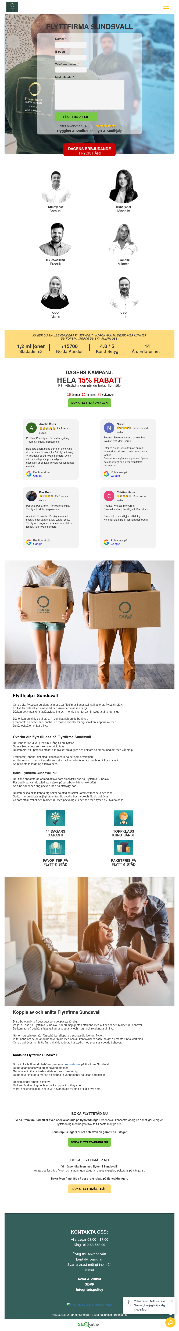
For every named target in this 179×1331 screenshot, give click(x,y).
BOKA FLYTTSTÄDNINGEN (89, 403)
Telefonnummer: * (67, 64)
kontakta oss (72, 1064)
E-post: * (61, 52)
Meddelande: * (64, 77)
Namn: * (60, 39)
